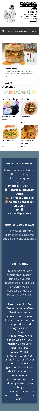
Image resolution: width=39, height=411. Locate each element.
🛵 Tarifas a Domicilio (19, 197)
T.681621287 (32, 12)
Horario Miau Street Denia (17, 32)
